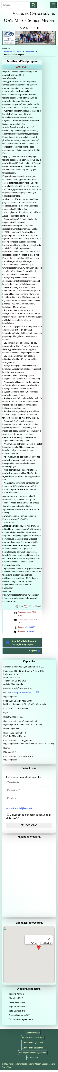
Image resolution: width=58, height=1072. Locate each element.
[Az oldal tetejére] (50, 1064)
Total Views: (14, 1010)
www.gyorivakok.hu (21, 692)
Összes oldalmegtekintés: (20, 1019)
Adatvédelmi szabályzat (32, 1047)
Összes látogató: (16, 1015)
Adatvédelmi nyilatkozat (32, 1042)
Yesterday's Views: (17, 1002)
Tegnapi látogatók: (17, 1006)
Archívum (30, 631)
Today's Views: (16, 993)
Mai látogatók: (15, 998)
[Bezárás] (49, 938)
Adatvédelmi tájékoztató (19, 808)
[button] (39, 948)
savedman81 (29, 627)
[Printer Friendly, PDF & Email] (28, 606)
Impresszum (32, 1057)
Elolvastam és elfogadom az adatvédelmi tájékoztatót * (28, 816)
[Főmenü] (53, 5)
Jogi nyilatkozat (33, 1032)
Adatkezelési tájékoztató (33, 1037)
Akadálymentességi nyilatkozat (32, 1052)
